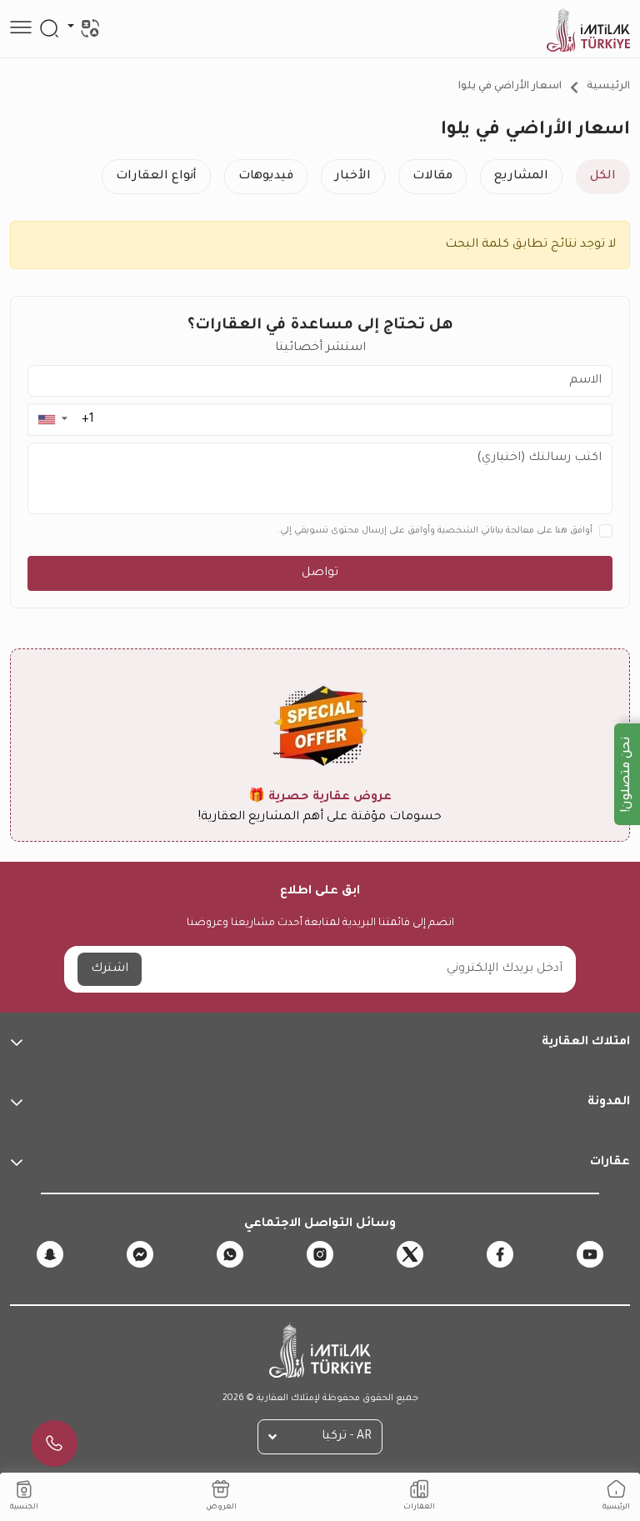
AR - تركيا (347, 1436)
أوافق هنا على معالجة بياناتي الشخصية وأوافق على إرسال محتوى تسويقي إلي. (435, 531)
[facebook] (500, 1254)
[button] (52, 419)
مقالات (432, 176)
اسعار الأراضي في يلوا (510, 87)
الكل (603, 176)
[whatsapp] (230, 1254)
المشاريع (521, 176)
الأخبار (353, 176)
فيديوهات (265, 176)
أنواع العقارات (156, 176)
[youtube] (590, 1254)
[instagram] (320, 1254)
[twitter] (410, 1254)
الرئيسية (608, 87)
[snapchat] (50, 1254)
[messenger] (140, 1254)
